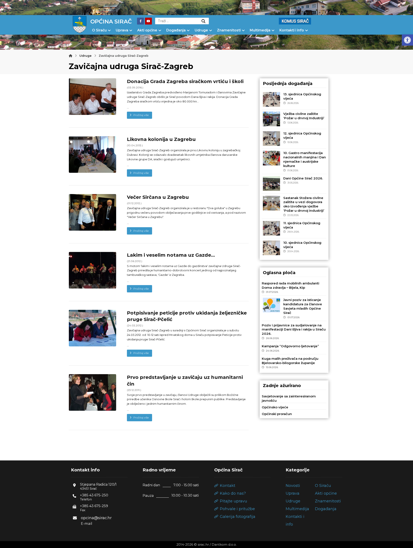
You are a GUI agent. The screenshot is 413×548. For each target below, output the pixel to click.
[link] (407, 40)
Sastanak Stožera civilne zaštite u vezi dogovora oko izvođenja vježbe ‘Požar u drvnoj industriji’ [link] (303, 204)
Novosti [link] (293, 485)
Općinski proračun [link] (277, 414)
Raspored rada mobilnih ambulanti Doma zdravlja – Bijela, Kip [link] (290, 285)
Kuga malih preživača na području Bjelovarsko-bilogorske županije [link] (290, 361)
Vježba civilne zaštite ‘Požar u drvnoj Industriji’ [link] (303, 116)
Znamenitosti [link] (328, 501)
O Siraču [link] (323, 485)
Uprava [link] (292, 493)
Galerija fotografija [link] (237, 516)
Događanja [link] (325, 508)
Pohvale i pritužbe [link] (237, 508)
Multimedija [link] (297, 508)
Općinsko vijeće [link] (275, 407)
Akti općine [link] (326, 493)
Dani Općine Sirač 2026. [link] (303, 178)
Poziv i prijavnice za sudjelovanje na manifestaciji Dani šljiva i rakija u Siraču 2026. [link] (294, 329)
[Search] (203, 21)
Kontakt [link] (227, 485)
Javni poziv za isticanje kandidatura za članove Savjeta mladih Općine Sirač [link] (302, 306)
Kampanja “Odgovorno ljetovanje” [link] (290, 346)
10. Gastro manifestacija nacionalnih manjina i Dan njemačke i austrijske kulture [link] (304, 159)
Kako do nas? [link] (233, 493)
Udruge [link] (293, 501)
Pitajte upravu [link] (233, 501)
